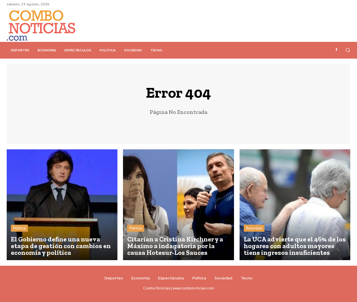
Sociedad (254, 228)
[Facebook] (336, 50)
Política (19, 228)
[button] (347, 49)
